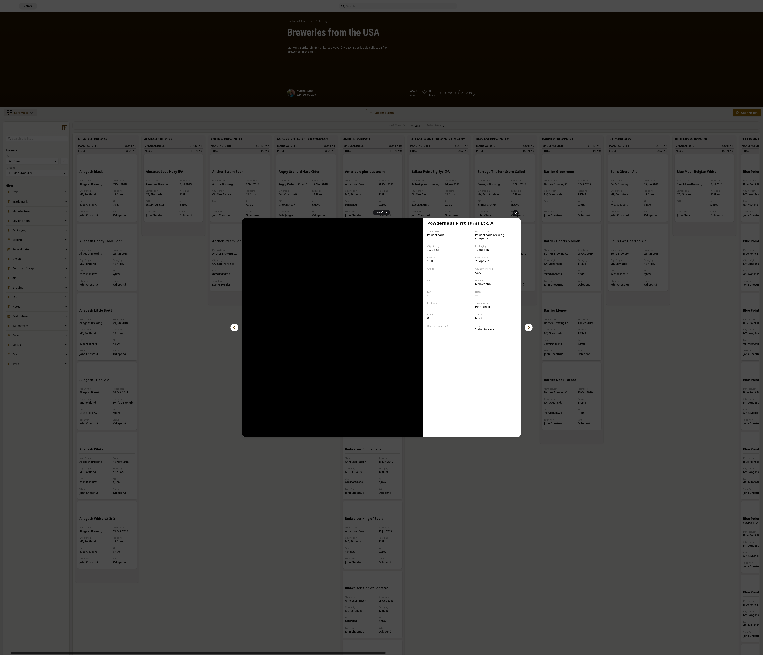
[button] (234, 327)
